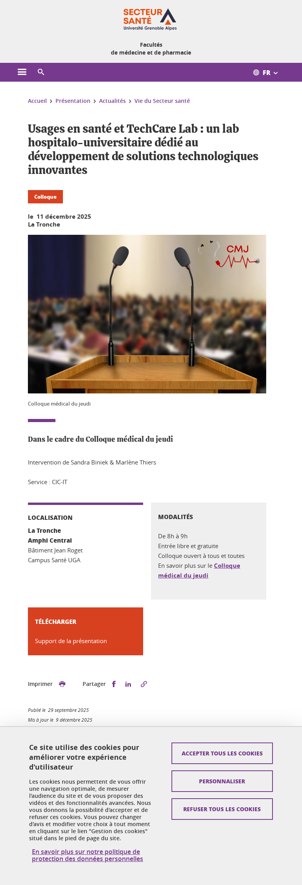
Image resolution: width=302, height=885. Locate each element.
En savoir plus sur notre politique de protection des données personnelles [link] (87, 855)
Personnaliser (222, 781)
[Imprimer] (62, 684)
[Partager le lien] (144, 684)
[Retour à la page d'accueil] (151, 18)
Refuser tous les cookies (222, 809)
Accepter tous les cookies (222, 753)
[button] (40, 72)
